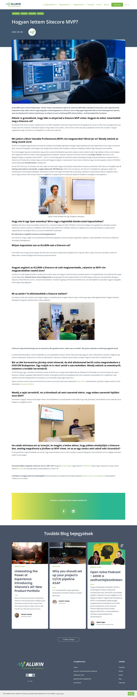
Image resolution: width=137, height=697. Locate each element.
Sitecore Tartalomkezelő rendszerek (85, 671)
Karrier (99, 5)
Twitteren (86, 466)
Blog (120, 679)
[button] (50, 4)
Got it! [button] (131, 693)
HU (29, 681)
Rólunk (106, 5)
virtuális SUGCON (26, 384)
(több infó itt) (81, 381)
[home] (13, 4)
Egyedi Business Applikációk (82, 679)
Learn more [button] (60, 693)
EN (31, 681)
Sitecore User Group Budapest (93, 476)
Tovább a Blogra (68, 639)
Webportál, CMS (79, 675)
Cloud (75, 667)
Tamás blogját (66, 466)
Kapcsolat (117, 5)
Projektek (90, 5)
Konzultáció (77, 683)
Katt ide (21, 469)
